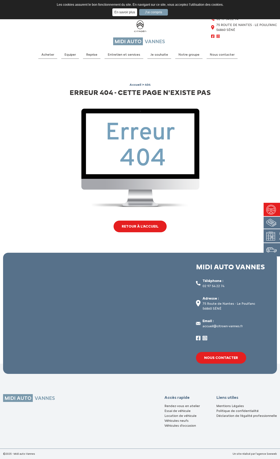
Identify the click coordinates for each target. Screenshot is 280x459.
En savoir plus (124, 12)
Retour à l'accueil (140, 226)
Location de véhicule (180, 416)
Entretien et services (124, 54)
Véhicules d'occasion (180, 425)
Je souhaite (159, 54)
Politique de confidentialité (237, 411)
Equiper (70, 54)
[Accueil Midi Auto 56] (140, 27)
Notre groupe (188, 54)
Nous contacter (222, 54)
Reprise (91, 54)
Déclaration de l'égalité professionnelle (246, 416)
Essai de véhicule (177, 411)
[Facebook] (212, 36)
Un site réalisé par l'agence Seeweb (255, 453)
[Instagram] (218, 36)
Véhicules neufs (176, 421)
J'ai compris (153, 12)
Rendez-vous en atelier (182, 406)
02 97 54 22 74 (213, 286)
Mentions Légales (230, 406)
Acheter (47, 54)
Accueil (136, 85)
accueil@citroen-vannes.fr (223, 326)
